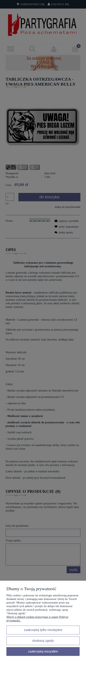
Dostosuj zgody (43, 640)
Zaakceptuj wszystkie (43, 651)
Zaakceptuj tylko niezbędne (43, 630)
